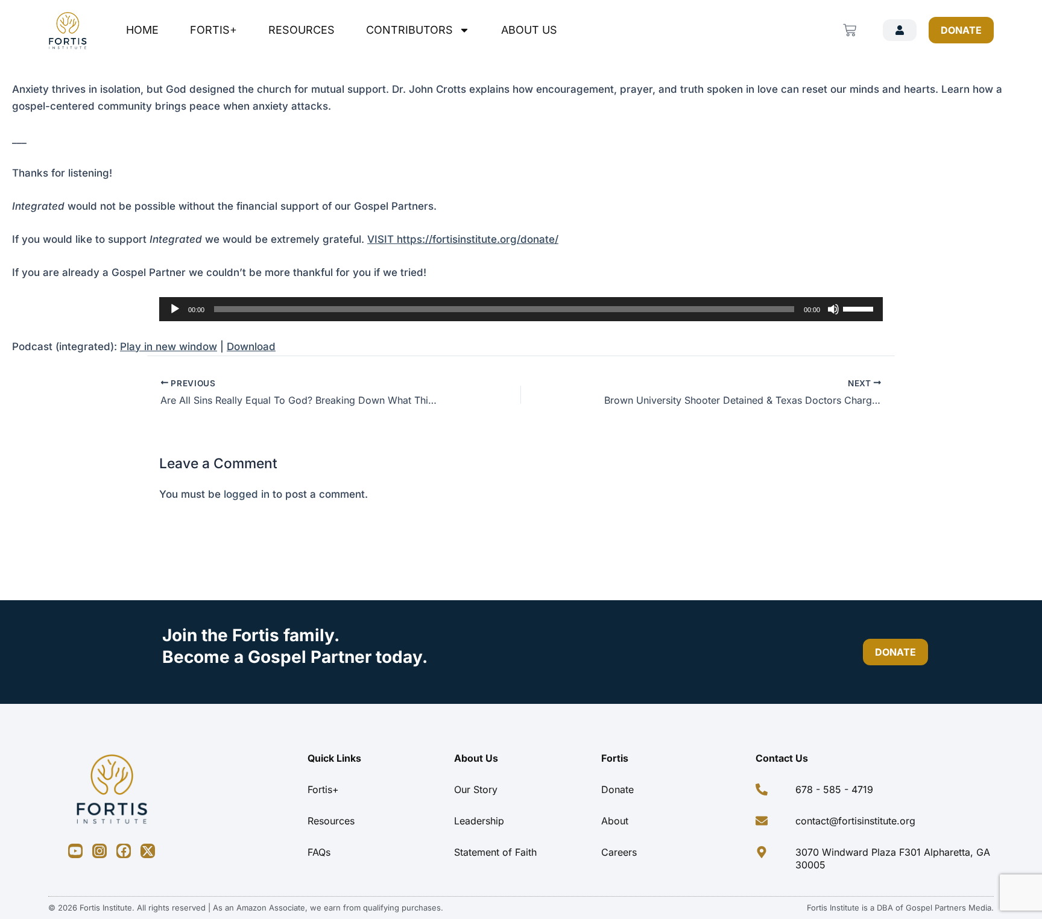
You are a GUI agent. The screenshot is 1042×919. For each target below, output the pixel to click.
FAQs (319, 852)
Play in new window (168, 346)
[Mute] (833, 309)
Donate (617, 789)
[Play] (175, 309)
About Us (529, 30)
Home (142, 30)
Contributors (409, 30)
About (614, 821)
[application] (521, 309)
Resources (301, 30)
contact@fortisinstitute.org (855, 821)
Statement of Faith (495, 852)
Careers (619, 852)
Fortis (614, 758)
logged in (247, 494)
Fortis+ (213, 30)
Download (251, 346)
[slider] (860, 308)
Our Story (475, 789)
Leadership (479, 821)
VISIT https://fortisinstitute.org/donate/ (462, 239)
